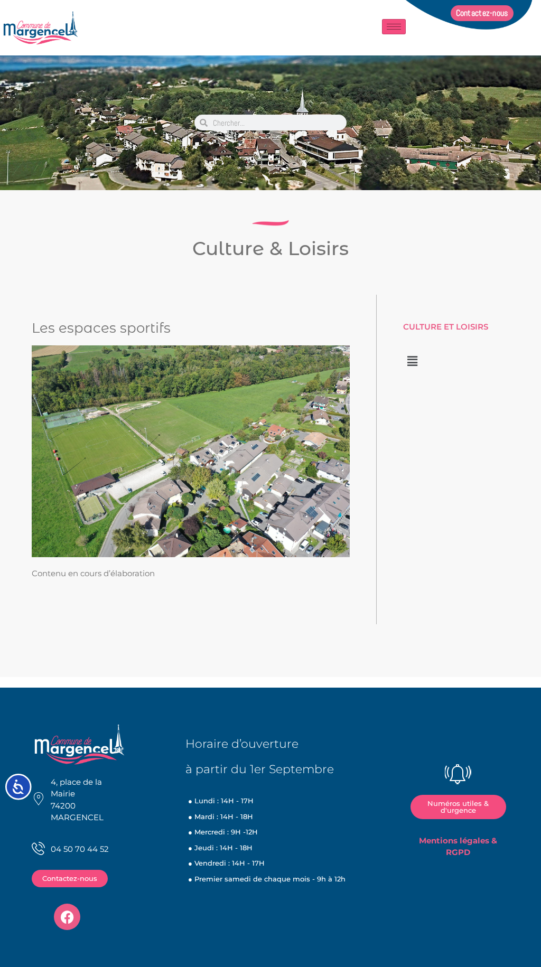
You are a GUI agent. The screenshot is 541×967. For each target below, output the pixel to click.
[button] (412, 361)
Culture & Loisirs (270, 248)
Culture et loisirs (445, 327)
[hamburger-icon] (394, 26)
